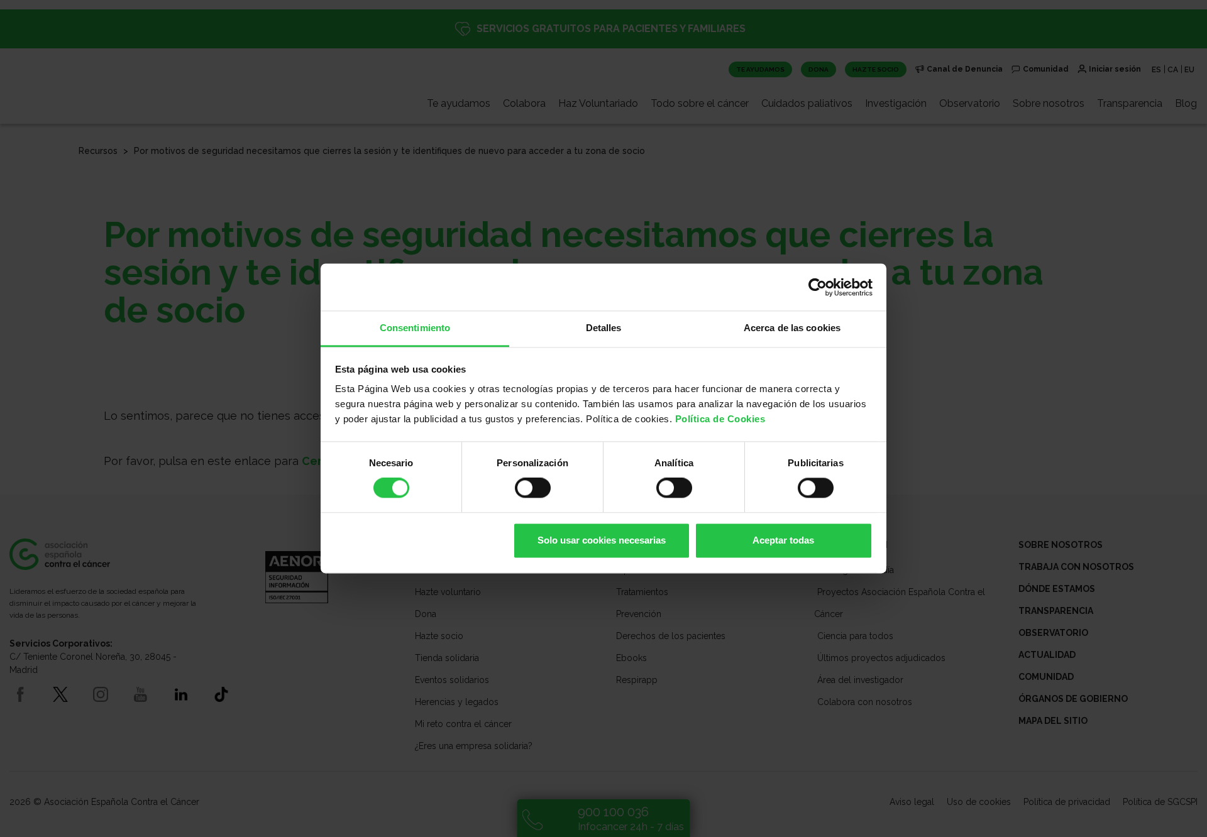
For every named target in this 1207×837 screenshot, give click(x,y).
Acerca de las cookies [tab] (792, 327)
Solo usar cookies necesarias (601, 540)
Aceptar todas (783, 540)
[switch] (533, 488)
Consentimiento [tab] (415, 327)
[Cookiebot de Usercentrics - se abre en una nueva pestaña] (818, 287)
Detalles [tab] (604, 327)
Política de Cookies (720, 418)
